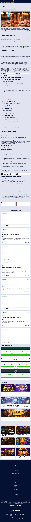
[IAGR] (7, 515)
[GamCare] (16, 515)
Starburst (4, 182)
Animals (15, 481)
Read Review (15, 356)
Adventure (15, 485)
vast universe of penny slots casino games (8, 137)
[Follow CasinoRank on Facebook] (11, 505)
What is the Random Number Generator (15, 476)
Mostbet (15, 464)
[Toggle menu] (1, 1)
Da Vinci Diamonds (5, 196)
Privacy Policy (15, 493)
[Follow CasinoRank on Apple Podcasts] (20, 505)
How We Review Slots (15, 497)
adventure (25, 46)
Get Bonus (15, 366)
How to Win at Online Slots (15, 474)
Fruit (15, 482)
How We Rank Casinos (15, 495)
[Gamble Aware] (14, 518)
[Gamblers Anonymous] (11, 515)
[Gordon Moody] (22, 515)
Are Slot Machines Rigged (15, 470)
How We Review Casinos (15, 494)
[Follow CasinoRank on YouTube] (16, 505)
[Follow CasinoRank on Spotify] (18, 505)
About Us (15, 491)
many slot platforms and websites (14, 288)
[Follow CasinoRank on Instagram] (13, 505)
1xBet (15, 465)
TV (15, 486)
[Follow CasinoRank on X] (14, 505)
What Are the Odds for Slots (15, 473)
